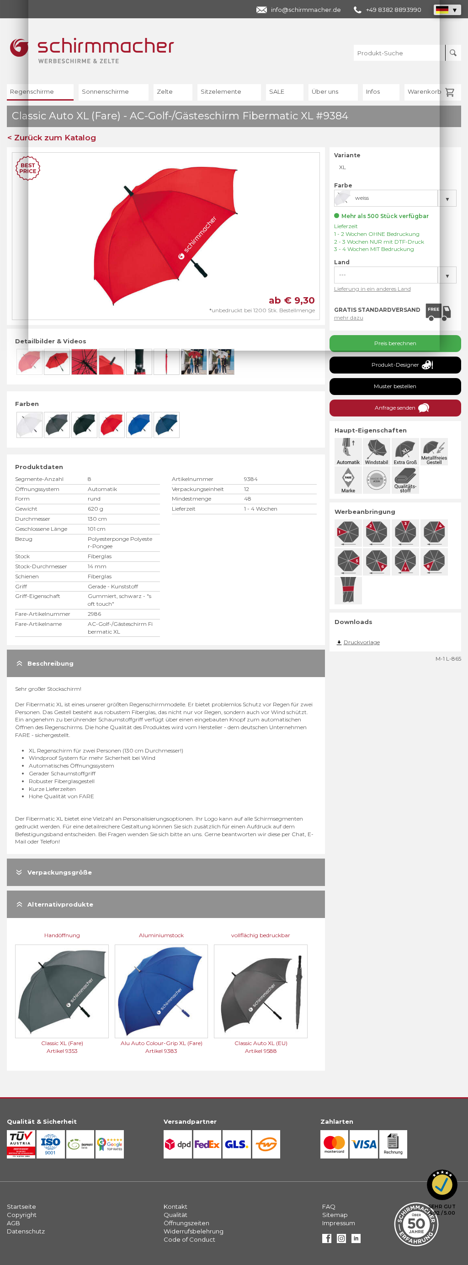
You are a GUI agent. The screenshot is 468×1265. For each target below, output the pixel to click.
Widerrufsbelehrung (193, 1231)
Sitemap (335, 1214)
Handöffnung (62, 935)
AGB (13, 1223)
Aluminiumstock (161, 935)
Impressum (338, 1223)
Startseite (21, 1206)
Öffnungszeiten (186, 1223)
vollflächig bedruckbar (260, 935)
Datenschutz (26, 1231)
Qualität (175, 1214)
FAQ (328, 1206)
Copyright (22, 1214)
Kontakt (175, 1206)
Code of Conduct (189, 1239)
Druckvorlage (362, 642)
